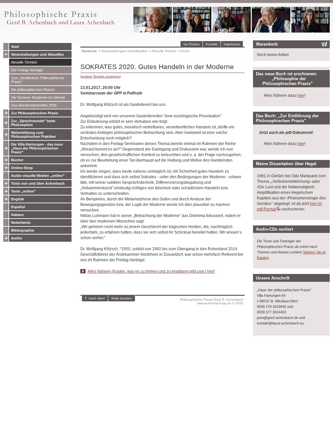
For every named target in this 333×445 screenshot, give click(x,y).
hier (301, 95)
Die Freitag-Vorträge (27, 70)
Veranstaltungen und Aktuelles (37, 54)
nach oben (97, 298)
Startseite (89, 51)
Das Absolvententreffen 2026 (34, 105)
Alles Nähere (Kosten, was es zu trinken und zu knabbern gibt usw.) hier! (151, 271)
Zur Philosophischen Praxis (34, 113)
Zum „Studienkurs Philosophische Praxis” (37, 80)
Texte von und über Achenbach (38, 183)
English (17, 199)
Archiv (16, 238)
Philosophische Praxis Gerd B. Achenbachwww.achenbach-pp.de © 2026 (211, 301)
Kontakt (212, 44)
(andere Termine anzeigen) (100, 76)
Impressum (232, 44)
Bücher (17, 160)
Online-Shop (22, 168)
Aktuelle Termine (24, 62)
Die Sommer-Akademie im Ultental (38, 97)
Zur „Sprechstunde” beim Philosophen (33, 123)
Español (18, 207)
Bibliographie (22, 230)
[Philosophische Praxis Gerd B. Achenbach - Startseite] (58, 24)
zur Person (191, 44)
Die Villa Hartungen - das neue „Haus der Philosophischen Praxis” (37, 148)
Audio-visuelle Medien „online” (38, 176)
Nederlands (21, 222)
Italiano (17, 215)
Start (15, 47)
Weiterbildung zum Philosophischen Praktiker (33, 134)
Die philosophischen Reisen (33, 90)
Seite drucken (121, 298)
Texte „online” (23, 191)
